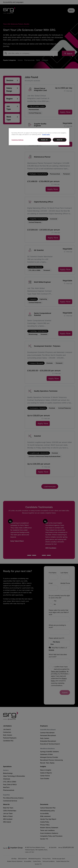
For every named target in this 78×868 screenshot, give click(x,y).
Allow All (59, 139)
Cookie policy (46, 134)
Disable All (44, 139)
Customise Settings (17, 140)
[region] (39, 136)
